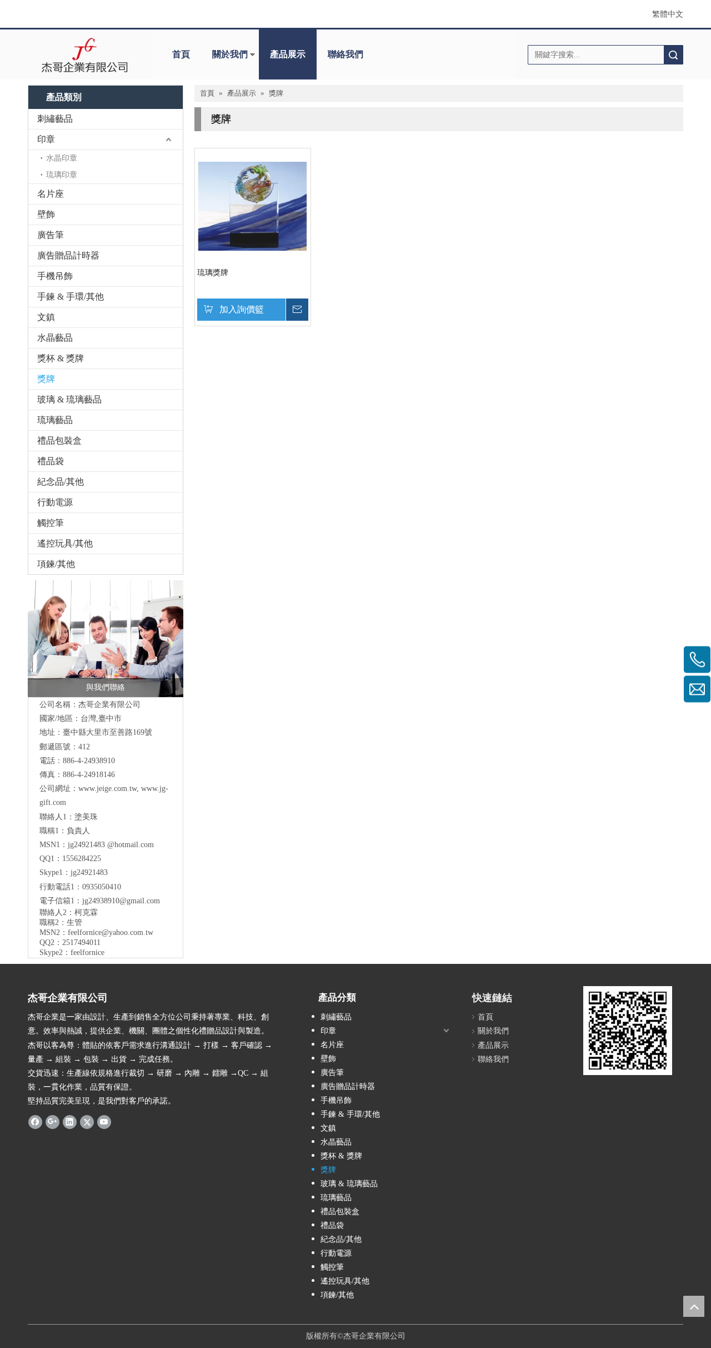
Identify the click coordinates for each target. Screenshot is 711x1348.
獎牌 (46, 379)
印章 (46, 139)
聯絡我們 (345, 54)
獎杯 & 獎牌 (60, 358)
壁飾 (46, 214)
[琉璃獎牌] (252, 205)
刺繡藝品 (55, 118)
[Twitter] (87, 1122)
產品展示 (288, 54)
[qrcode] (627, 1030)
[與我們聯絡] (105, 638)
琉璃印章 (61, 175)
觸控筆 (50, 523)
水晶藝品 (55, 337)
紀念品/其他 (60, 481)
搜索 (673, 55)
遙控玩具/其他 (65, 543)
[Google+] (52, 1122)
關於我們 (230, 54)
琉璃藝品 (55, 420)
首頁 (181, 54)
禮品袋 (50, 461)
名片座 (50, 193)
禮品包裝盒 (59, 440)
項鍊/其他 (56, 564)
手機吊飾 (55, 276)
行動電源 (55, 502)
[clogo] (85, 54)
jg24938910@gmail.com (121, 901)
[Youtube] (104, 1122)
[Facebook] (35, 1122)
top (693, 1306)
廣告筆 (50, 235)
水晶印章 (61, 158)
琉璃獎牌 (212, 272)
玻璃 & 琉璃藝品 (69, 399)
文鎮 (46, 317)
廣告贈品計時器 (68, 255)
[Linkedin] (70, 1122)
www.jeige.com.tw (107, 788)
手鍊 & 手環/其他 (70, 296)
